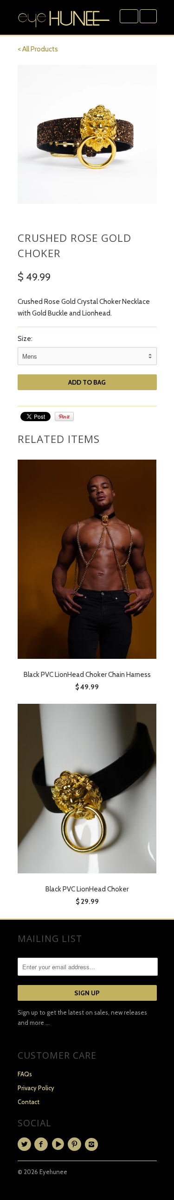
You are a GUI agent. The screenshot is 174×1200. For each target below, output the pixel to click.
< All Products (38, 49)
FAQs (25, 1074)
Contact (28, 1101)
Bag (148, 16)
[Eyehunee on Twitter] (26, 1144)
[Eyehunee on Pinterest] (76, 1144)
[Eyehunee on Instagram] (92, 1144)
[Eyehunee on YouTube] (59, 1144)
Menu (129, 16)
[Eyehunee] (64, 17)
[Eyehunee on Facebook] (42, 1144)
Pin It (64, 416)
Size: (25, 339)
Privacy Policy (36, 1088)
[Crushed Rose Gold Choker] (87, 134)
